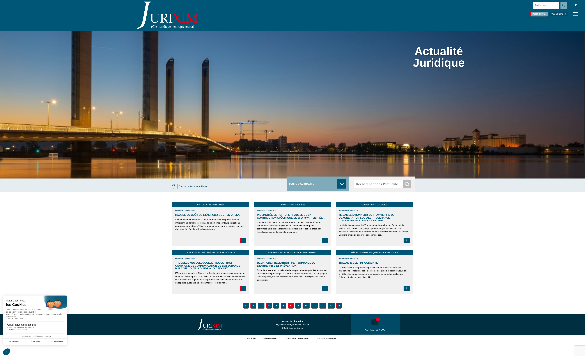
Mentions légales (270, 338)
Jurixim (182, 186)
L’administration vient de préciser (273, 222)
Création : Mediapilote (326, 338)
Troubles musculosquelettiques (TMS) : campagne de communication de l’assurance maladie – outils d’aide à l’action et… (207, 265)
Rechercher (563, 5)
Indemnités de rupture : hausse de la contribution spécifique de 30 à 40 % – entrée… (291, 216)
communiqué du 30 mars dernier (200, 219)
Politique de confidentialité (297, 338)
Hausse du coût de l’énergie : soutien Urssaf (208, 215)
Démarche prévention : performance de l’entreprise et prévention (286, 264)
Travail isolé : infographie (358, 262)
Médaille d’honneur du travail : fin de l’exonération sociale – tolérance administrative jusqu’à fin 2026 (366, 218)
